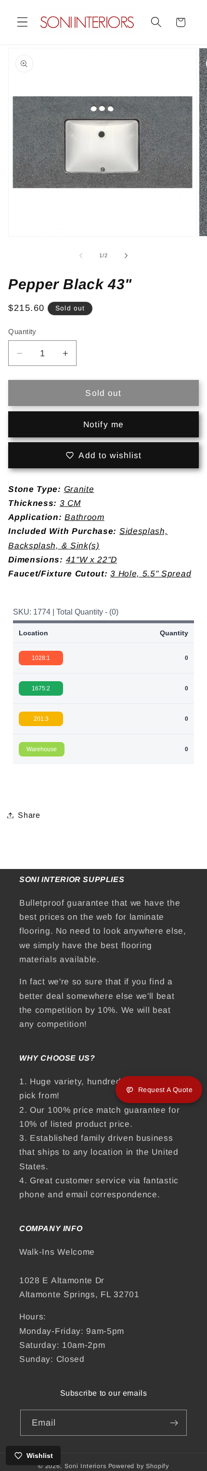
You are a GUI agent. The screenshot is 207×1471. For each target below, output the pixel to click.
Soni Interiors (85, 1466)
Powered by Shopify (138, 1466)
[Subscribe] (174, 1423)
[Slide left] (80, 255)
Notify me (103, 424)
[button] (22, 22)
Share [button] (29, 815)
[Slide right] (126, 255)
